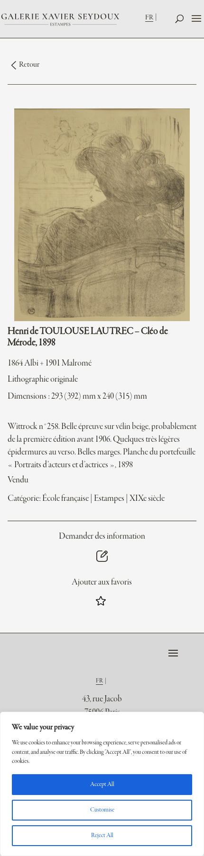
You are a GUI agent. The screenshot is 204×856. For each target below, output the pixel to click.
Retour (29, 65)
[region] (102, 784)
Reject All (102, 835)
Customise (102, 810)
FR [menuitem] (149, 17)
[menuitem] (152, 17)
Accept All (102, 784)
